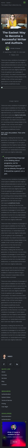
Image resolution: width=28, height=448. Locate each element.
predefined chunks (14, 203)
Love (17, 55)
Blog (3, 381)
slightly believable (20, 115)
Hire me (15, 442)
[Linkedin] (17, 364)
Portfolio (4, 375)
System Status (6, 397)
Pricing (4, 404)
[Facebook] (4, 364)
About (3, 372)
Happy (13, 55)
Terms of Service (7, 400)
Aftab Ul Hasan (15, 48)
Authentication (6, 394)
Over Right (5, 407)
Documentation (6, 416)
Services (4, 378)
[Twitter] (10, 364)
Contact (4, 384)
